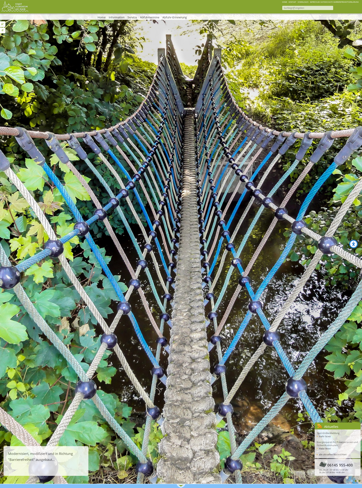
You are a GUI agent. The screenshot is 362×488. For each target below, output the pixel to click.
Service (132, 17)
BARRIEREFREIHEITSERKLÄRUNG (346, 2)
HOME (284, 2)
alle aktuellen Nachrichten (333, 454)
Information (116, 17)
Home (102, 17)
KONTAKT (292, 2)
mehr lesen (325, 436)
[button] (353, 244)
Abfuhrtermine (149, 17)
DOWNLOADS (303, 2)
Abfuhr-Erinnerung (174, 17)
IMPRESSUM (315, 2)
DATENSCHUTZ (326, 2)
